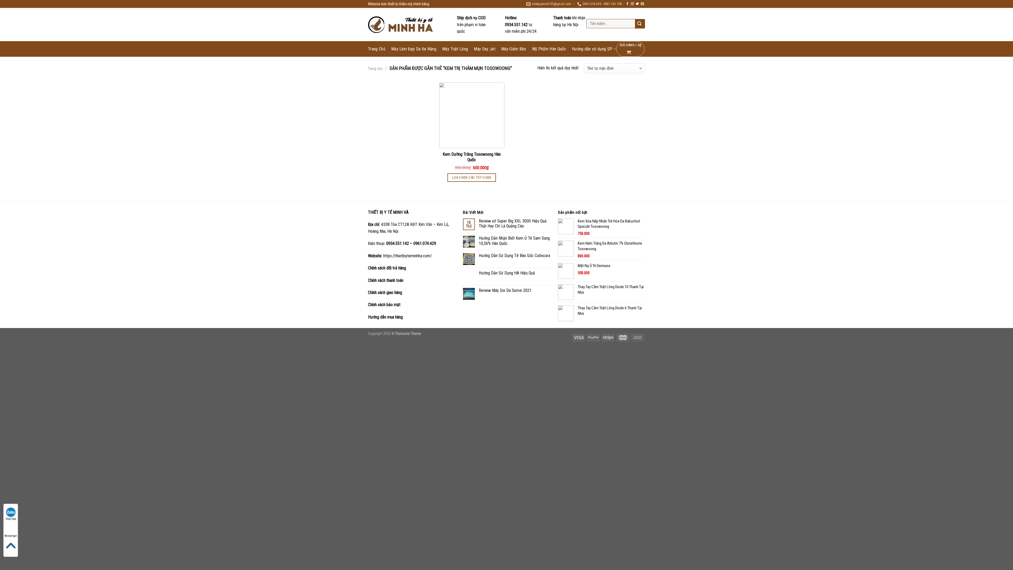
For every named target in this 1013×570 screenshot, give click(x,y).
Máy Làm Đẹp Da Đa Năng (413, 49)
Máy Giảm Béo (513, 49)
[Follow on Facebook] (627, 4)
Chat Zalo (11, 518)
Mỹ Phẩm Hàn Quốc (549, 49)
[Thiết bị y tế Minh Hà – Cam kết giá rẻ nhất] (401, 24)
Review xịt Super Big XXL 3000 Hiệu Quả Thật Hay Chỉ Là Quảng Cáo (513, 223)
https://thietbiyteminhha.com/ (407, 255)
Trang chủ (375, 68)
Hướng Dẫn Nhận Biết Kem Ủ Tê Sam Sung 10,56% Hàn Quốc (514, 241)
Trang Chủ (376, 49)
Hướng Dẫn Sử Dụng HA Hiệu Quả (507, 273)
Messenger (10, 535)
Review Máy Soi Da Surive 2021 (505, 290)
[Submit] (639, 24)
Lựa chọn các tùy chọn (471, 177)
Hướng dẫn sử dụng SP (592, 48)
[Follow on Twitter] (637, 4)
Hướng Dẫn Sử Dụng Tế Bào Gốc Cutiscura (514, 255)
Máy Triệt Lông (455, 49)
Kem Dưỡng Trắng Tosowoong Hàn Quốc (472, 157)
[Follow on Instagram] (632, 4)
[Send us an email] (642, 4)
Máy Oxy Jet (484, 49)
